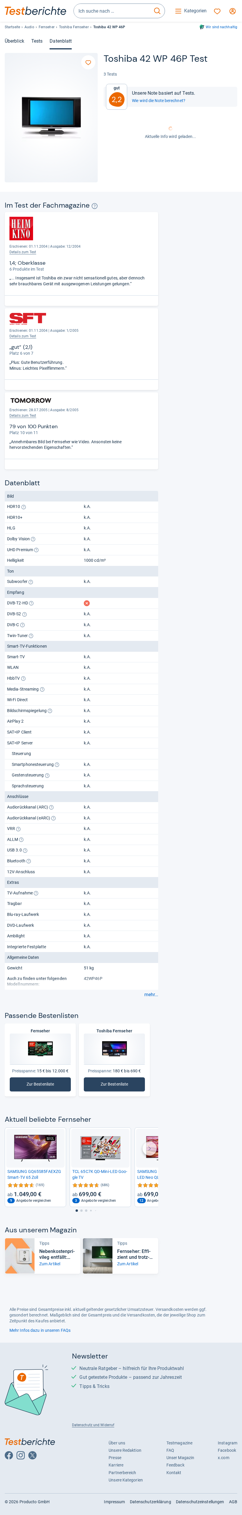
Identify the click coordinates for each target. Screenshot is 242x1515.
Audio (29, 27)
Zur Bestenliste (43, 1085)
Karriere (116, 1465)
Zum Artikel (49, 1263)
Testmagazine (179, 1443)
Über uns (117, 1443)
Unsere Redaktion (125, 1450)
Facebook (227, 1450)
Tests (36, 41)
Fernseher (47, 27)
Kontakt (174, 1472)
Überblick (14, 41)
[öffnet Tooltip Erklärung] (94, 206)
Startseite (12, 27)
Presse (115, 1457)
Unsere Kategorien (126, 1480)
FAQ (170, 1450)
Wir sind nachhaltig (221, 27)
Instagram (227, 1443)
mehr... (151, 994)
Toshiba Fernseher (74, 27)
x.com (223, 1457)
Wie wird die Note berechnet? (158, 100)
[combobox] (112, 11)
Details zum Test (22, 252)
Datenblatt (61, 41)
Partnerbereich (122, 1472)
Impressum (114, 1501)
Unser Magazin (180, 1457)
